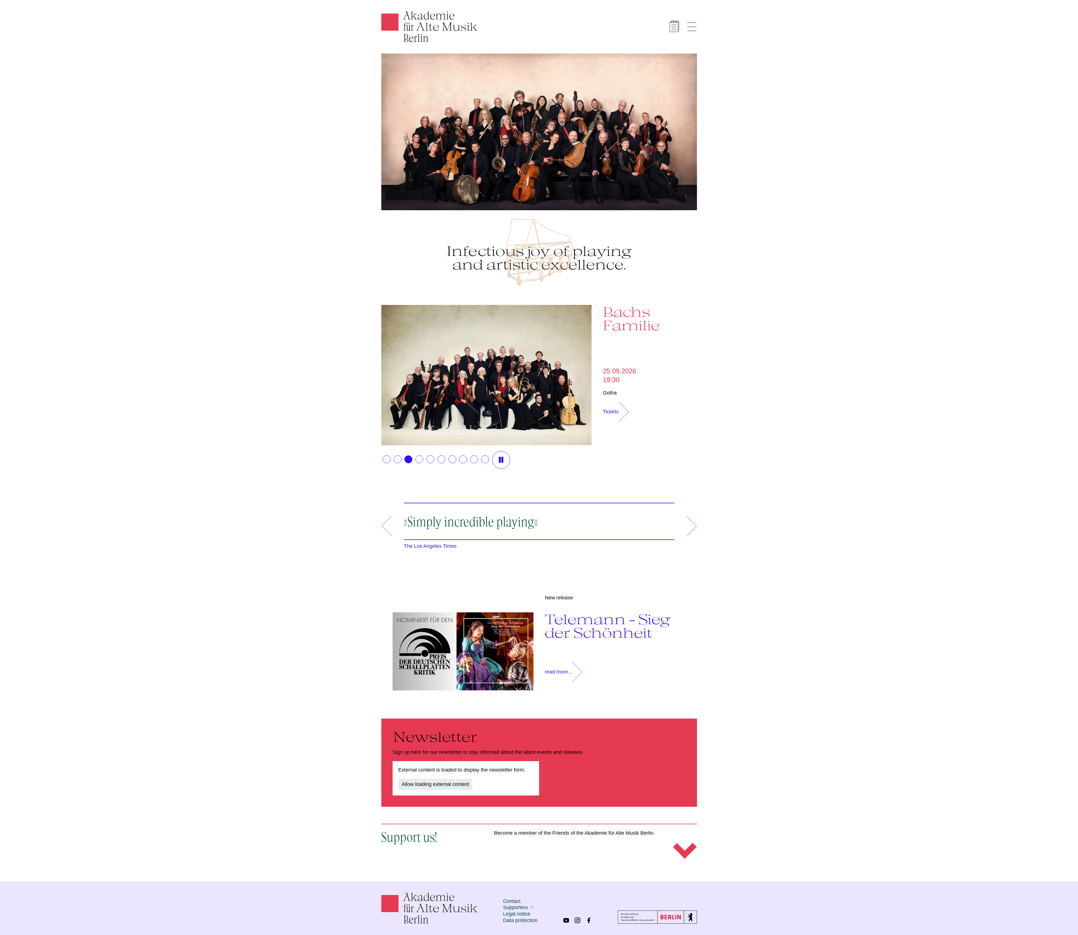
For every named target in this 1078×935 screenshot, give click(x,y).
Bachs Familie (631, 318)
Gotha (610, 393)
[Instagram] (577, 920)
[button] (387, 459)
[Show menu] (691, 26)
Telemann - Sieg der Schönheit (607, 626)
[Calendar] (674, 26)
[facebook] (588, 920)
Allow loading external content (435, 784)
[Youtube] (566, 920)
